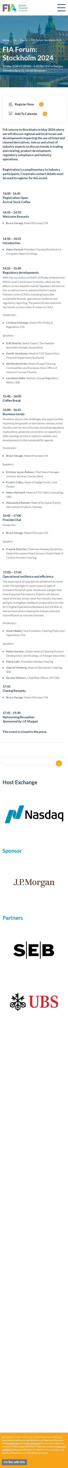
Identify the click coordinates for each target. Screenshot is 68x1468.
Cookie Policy (13, 1443)
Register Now (24, 104)
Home (6, 40)
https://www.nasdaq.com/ (34, 814)
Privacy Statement (32, 1443)
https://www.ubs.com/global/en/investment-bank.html (34, 1002)
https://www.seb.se (34, 950)
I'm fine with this (14, 1462)
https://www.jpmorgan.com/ (34, 883)
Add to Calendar (26, 114)
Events (23, 40)
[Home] (15, 7)
